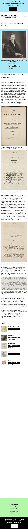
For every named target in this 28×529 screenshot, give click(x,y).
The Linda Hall (4, 23)
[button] (25, 16)
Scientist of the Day (19, 23)
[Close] (26, 6)
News (11, 23)
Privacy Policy (17, 522)
